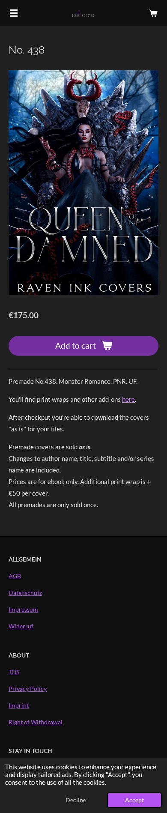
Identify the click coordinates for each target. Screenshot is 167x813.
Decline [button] (76, 800)
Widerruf (21, 626)
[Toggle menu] (13, 12)
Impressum (23, 609)
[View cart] (153, 12)
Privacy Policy (28, 688)
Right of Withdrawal (36, 722)
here (128, 399)
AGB (15, 576)
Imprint (19, 705)
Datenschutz (25, 592)
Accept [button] (134, 800)
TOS (14, 672)
